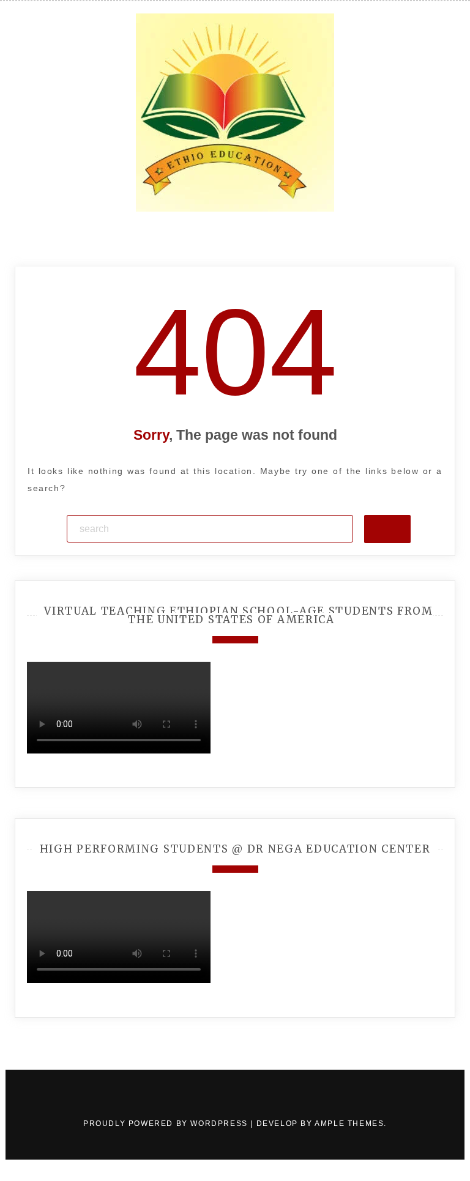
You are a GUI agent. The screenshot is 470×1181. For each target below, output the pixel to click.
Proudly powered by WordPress (166, 1123)
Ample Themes (349, 1123)
